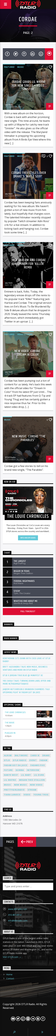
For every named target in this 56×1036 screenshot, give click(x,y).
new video (36, 784)
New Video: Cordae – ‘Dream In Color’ (28, 353)
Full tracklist (28, 611)
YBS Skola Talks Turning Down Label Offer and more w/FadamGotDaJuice (27, 682)
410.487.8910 (14, 914)
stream (32, 789)
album (8, 755)
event (33, 760)
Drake (46, 755)
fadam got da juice (15, 765)
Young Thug (41, 794)
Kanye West (11, 775)
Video (27, 794)
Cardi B (35, 755)
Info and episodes (28, 537)
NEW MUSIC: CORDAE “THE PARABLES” (29, 438)
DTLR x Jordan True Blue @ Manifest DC (23, 675)
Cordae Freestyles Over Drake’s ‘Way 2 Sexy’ (29, 174)
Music (20, 67)
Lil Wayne (10, 780)
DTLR (7, 760)
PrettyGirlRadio (14, 789)
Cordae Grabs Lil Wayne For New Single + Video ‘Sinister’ (29, 85)
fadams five (37, 765)
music (7, 784)
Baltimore (21, 755)
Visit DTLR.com (11, 956)
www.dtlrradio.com (17, 909)
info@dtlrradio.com (17, 920)
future (8, 770)
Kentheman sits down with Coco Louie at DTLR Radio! (26, 660)
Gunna (20, 770)
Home (9, 974)
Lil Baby (26, 775)
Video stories (25, 334)
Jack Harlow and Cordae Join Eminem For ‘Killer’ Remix (29, 263)
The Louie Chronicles (15, 712)
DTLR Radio (10, 457)
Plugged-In (10, 733)
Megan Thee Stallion (32, 780)
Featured (9, 67)
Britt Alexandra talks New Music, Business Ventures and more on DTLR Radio (25, 668)
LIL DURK (39, 775)
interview (33, 770)
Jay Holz (9, 104)
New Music (20, 784)
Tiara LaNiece (12, 794)
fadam (43, 760)
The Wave (9, 723)
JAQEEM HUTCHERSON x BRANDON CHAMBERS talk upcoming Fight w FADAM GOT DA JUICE (26, 691)
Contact (10, 978)
